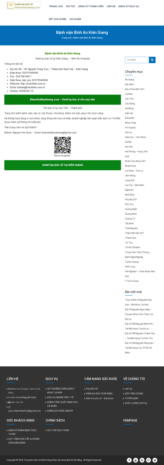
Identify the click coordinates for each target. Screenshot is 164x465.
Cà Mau (129, 94)
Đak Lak (129, 113)
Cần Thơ (129, 99)
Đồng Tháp (130, 122)
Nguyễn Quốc (29, 397)
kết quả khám (57, 19)
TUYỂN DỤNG (131, 398)
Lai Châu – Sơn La (134, 170)
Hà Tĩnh (129, 146)
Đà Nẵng (129, 108)
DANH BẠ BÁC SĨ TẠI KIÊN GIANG (62, 165)
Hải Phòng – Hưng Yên (136, 151)
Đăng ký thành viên (90, 6)
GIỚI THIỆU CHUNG (134, 393)
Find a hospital (62, 155)
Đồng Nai (129, 118)
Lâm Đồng (130, 175)
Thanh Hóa (130, 238)
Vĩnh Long (130, 266)
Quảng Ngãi (131, 209)
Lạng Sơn (130, 180)
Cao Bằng (130, 103)
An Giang (129, 79)
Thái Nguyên (131, 228)
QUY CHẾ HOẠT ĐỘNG (58, 430)
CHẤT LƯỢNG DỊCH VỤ (136, 403)
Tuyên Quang (132, 262)
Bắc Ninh (129, 84)
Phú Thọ (129, 204)
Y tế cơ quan (132, 281)
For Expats (130, 127)
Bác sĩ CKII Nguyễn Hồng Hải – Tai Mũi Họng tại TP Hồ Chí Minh (140, 348)
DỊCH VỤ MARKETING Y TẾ (60, 397)
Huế (127, 156)
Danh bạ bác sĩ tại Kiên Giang (52, 58)
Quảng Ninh (131, 214)
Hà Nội (128, 142)
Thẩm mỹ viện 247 (134, 233)
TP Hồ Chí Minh (132, 247)
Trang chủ (56, 6)
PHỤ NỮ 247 (92, 388)
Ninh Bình (130, 194)
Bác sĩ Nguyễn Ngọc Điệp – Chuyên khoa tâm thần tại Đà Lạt (139, 314)
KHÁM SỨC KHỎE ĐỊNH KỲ (60, 411)
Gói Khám (75, 19)
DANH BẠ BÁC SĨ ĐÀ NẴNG (99, 393)
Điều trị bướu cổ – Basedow (99, 398)
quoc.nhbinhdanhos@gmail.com (24, 411)
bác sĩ (37, 113)
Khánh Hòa (130, 166)
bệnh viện (27, 113)
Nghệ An (129, 190)
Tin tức (70, 6)
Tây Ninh (129, 223)
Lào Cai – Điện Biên (134, 185)
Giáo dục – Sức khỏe (135, 137)
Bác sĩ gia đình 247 (134, 89)
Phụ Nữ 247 (131, 199)
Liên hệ (111, 6)
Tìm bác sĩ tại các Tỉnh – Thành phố (62, 107)
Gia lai (128, 132)
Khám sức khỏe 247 (135, 161)
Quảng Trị (130, 218)
